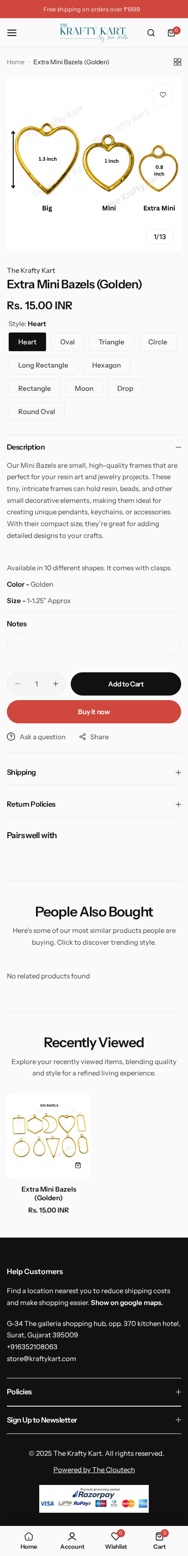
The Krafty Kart (31, 270)
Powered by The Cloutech (94, 1469)
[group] (94, 164)
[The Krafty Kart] (94, 33)
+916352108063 (32, 1346)
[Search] (151, 33)
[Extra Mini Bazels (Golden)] (49, 1136)
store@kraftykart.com (41, 1358)
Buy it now (94, 711)
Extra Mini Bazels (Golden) (48, 1193)
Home (16, 62)
